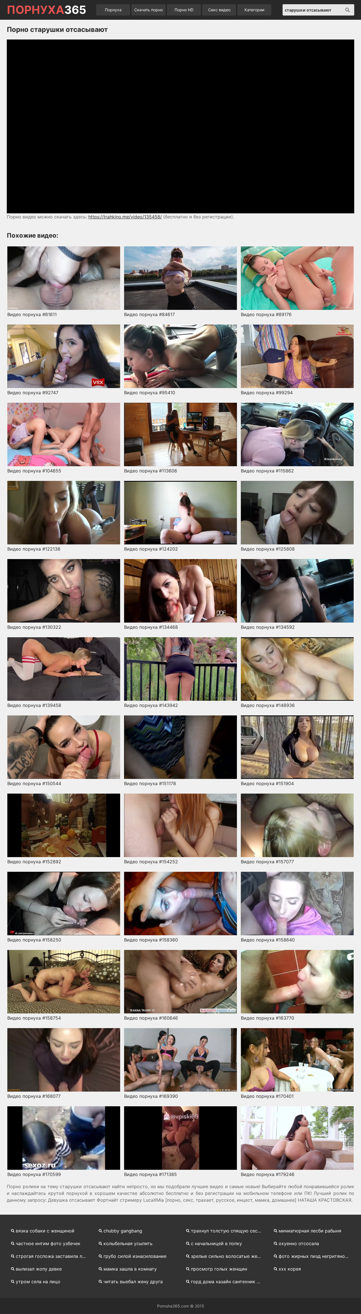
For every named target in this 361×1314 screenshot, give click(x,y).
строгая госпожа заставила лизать (54, 1256)
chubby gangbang (123, 1231)
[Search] (347, 10)
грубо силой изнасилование (135, 1256)
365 (46, 10)
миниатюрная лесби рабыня (310, 1231)
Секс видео (219, 9)
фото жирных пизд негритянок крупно (317, 1256)
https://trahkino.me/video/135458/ (125, 217)
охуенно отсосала (299, 1243)
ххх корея (290, 1269)
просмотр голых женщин (219, 1269)
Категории (254, 9)
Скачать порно (148, 9)
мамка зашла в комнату (130, 1269)
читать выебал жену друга (133, 1281)
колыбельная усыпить (128, 1243)
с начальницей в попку (216, 1243)
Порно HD (184, 9)
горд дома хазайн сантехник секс (229, 1281)
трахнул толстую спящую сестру (228, 1231)
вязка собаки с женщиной (45, 1231)
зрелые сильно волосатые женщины (229, 1256)
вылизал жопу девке (39, 1269)
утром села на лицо (38, 1281)
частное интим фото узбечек (48, 1243)
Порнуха (113, 9)
